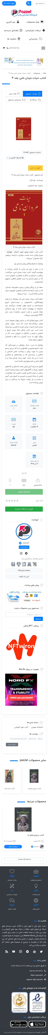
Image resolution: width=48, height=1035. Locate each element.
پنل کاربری (10, 22)
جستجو (38, 619)
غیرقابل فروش (24, 491)
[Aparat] (34, 951)
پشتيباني (33, 39)
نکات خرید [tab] (12, 94)
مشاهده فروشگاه (24, 570)
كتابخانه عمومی (37, 727)
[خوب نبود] (9, 500)
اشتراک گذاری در (15, 158)
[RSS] (6, 952)
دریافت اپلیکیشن (33, 30)
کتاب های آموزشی (21, 727)
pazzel (26, 543)
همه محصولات (32, 22)
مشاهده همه (12, 744)
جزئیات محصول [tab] (31, 94)
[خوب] (14, 500)
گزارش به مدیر (35, 168)
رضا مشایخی (32, 739)
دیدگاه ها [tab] (33, 100)
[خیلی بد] (6, 500)
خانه (44, 73)
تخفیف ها (11, 39)
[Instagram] (21, 553)
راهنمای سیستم (11, 30)
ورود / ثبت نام (9, 3)
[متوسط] (12, 500)
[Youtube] (13, 952)
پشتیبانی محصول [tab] (14, 100)
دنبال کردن (24, 547)
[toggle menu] (43, 48)
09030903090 (14, 48)
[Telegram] (26, 553)
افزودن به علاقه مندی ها (24, 509)
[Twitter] (41, 952)
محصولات (36, 73)
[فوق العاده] (17, 500)
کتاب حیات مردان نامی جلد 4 (18, 739)
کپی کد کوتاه (24, 576)
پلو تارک (40, 739)
